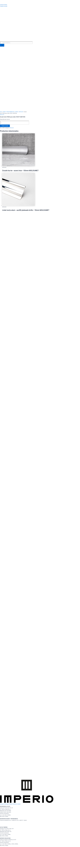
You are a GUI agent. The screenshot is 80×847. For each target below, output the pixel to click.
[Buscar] (2, 45)
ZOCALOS (21, 111)
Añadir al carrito (5, 125)
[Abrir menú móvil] (40, 47)
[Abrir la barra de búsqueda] (0, 40)
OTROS (16, 111)
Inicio (1, 111)
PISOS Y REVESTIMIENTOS (8, 111)
